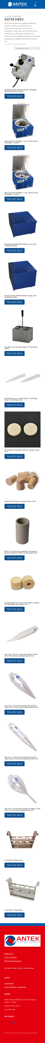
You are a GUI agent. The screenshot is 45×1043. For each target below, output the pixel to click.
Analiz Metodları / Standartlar (15, 987)
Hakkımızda (8, 954)
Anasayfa (7, 16)
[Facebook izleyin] (5, 1022)
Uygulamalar (9, 983)
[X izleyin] (9, 1022)
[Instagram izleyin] (14, 1022)
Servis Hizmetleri (10, 957)
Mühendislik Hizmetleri (13, 961)
